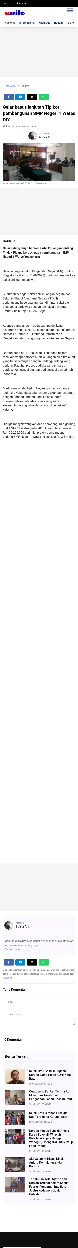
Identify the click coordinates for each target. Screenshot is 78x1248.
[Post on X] (32, 97)
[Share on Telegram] (20, 97)
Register (22, 3)
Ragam (58, 22)
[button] (70, 9)
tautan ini (7, 978)
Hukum (24, 85)
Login (6, 3)
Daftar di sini (12, 949)
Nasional (10, 22)
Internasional (27, 22)
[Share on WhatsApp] (44, 97)
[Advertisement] (39, 53)
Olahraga (44, 22)
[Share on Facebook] (9, 97)
